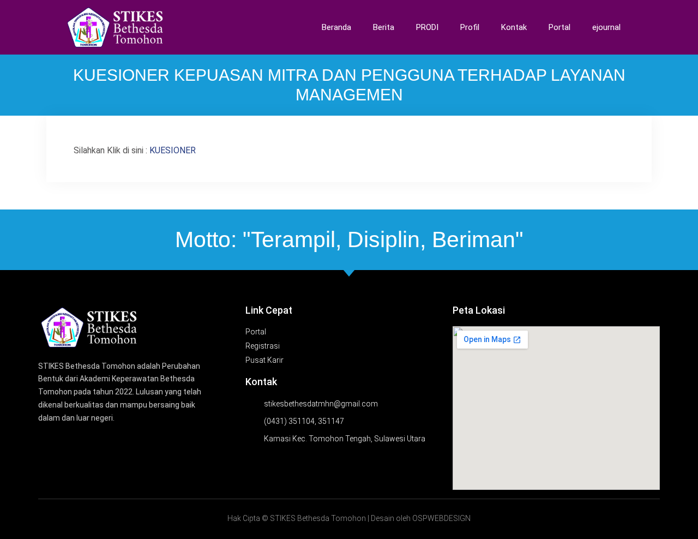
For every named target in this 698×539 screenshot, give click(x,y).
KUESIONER (173, 150)
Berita (383, 27)
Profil (469, 27)
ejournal (606, 27)
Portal (559, 27)
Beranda (336, 27)
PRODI (427, 27)
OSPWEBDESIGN (441, 518)
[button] (649, 27)
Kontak (514, 27)
